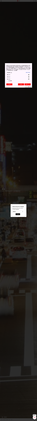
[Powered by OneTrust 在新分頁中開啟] (28, 87)
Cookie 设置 (10, 80)
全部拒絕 (21, 84)
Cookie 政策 (15, 70)
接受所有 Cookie (28, 84)
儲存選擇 (9, 84)
